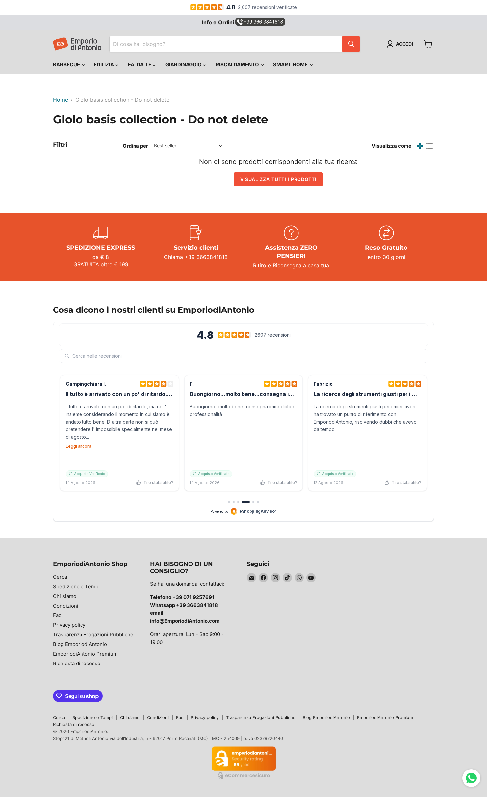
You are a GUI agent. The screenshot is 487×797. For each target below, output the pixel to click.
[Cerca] (351, 44)
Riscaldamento (238, 64)
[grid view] (420, 146)
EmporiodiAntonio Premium (85, 654)
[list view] (429, 146)
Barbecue (67, 64)
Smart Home (291, 64)
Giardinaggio (184, 64)
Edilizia (104, 64)
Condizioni (65, 606)
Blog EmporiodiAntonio (80, 644)
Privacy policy (69, 625)
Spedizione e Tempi (76, 586)
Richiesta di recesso (76, 663)
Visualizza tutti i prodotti (278, 179)
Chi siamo (64, 596)
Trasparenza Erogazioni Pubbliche (93, 634)
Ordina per (135, 146)
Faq (57, 615)
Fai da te (140, 64)
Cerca (60, 577)
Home (60, 100)
